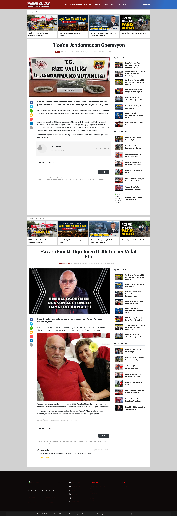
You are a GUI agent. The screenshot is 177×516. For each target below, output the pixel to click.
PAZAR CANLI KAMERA (73, 4)
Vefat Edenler (40, 218)
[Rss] (47, 490)
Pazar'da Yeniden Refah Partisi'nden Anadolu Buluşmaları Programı (133, 65)
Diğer (125, 4)
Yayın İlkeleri (32, 500)
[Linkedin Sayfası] (43, 490)
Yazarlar (75, 490)
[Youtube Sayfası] (39, 490)
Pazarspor (99, 4)
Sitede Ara (125, 487)
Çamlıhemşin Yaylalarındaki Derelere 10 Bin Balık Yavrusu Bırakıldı (134, 82)
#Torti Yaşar (73, 420)
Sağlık (111, 4)
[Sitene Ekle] (54, 490)
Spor (106, 4)
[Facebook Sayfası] (29, 490)
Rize (85, 4)
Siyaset (118, 4)
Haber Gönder (49, 502)
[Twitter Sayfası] (32, 490)
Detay (134, 514)
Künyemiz (75, 498)
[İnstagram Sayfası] (36, 490)
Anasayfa (31, 12)
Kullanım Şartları (50, 498)
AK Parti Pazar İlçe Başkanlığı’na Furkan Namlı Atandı (134, 115)
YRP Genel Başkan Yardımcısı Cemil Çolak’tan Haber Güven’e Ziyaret (135, 74)
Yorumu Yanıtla (44, 457)
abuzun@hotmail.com (58, 150)
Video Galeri (76, 486)
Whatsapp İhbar (50, 500)
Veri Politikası (32, 502)
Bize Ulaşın (75, 501)
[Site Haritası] (50, 490)
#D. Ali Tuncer (55, 420)
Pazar (91, 4)
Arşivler (74, 494)
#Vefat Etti (64, 420)
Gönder (103, 172)
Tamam (142, 514)
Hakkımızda (31, 498)
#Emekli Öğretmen (43, 420)
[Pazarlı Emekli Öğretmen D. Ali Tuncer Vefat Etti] (70, 291)
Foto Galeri (76, 482)
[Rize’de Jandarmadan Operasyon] (70, 76)
